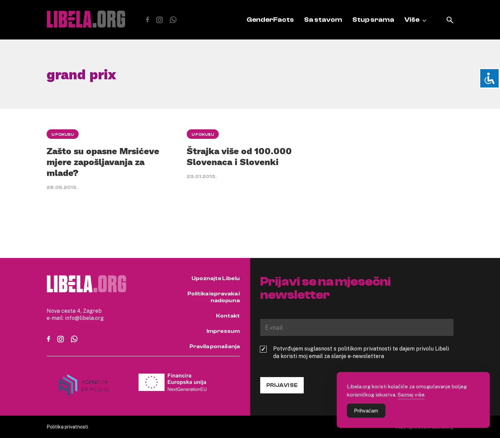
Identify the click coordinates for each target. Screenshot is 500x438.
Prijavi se (282, 385)
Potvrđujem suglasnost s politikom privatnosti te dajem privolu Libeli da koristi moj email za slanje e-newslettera (361, 352)
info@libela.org (84, 317)
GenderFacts (270, 19)
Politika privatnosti (67, 426)
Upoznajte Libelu (215, 278)
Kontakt (228, 316)
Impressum (223, 331)
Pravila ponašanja (214, 346)
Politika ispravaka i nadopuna (213, 297)
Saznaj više (411, 394)
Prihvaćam (366, 410)
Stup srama (373, 19)
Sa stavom (323, 19)
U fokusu (62, 134)
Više (411, 19)
